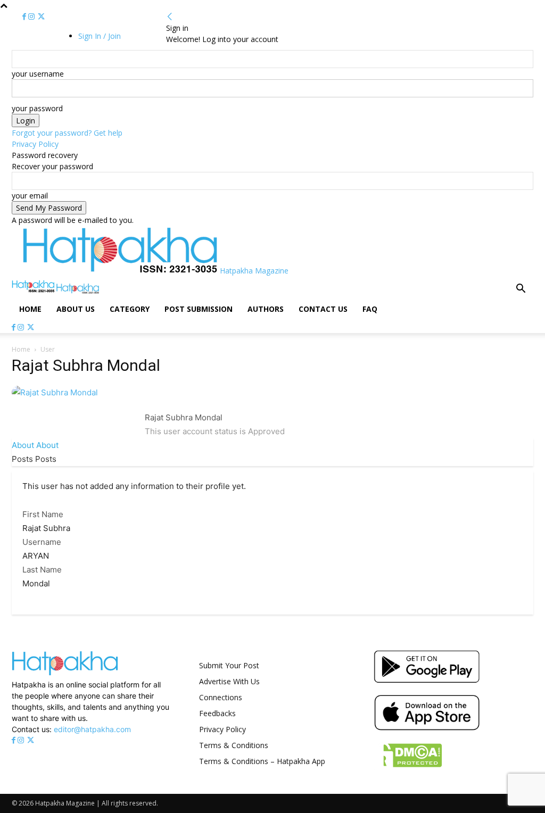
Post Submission (198, 309)
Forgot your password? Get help (67, 133)
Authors (265, 309)
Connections (220, 697)
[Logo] (34, 291)
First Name (42, 514)
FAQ (369, 309)
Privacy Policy (35, 144)
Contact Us (323, 309)
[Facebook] (25, 17)
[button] (520, 290)
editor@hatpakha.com (92, 729)
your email (30, 195)
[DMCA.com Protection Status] (408, 768)
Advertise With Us (229, 681)
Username (41, 542)
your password (37, 108)
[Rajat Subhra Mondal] (55, 392)
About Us (75, 309)
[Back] (170, 17)
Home (30, 309)
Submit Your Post (229, 665)
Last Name (42, 570)
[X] (41, 17)
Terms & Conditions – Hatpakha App (262, 761)
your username (38, 74)
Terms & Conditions (233, 745)
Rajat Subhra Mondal (183, 417)
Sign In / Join (99, 36)
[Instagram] (32, 17)
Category (130, 309)
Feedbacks (217, 713)
